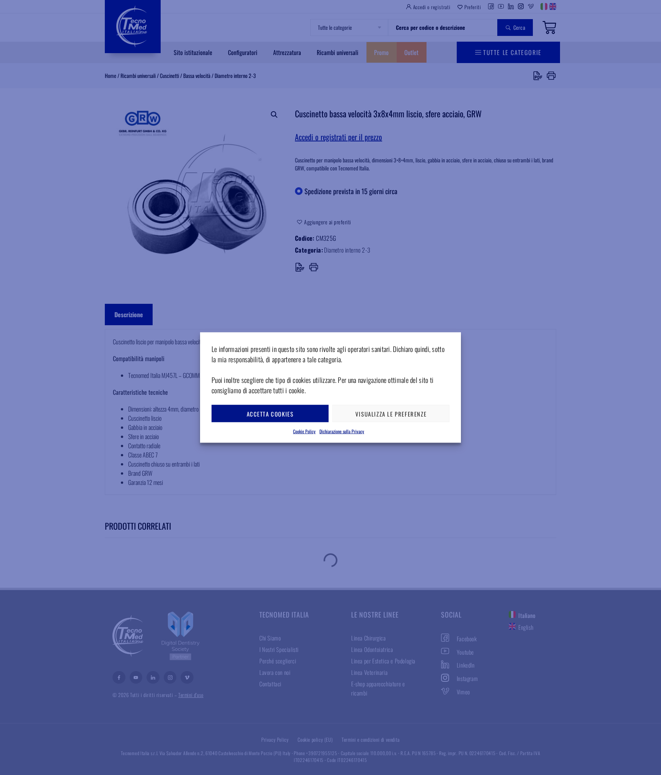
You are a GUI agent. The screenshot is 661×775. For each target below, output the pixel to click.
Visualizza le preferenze (391, 413)
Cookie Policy (304, 431)
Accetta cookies (270, 413)
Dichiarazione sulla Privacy (341, 431)
